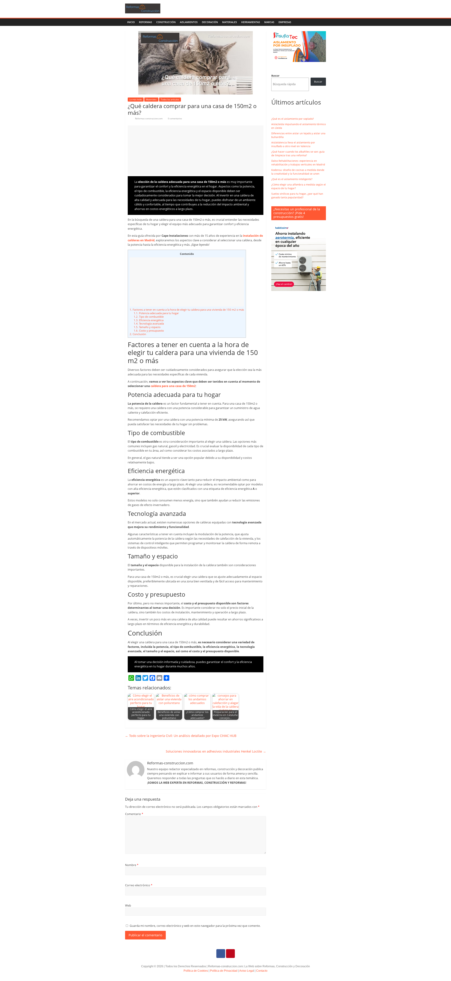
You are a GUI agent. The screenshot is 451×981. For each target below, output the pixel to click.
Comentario (134, 814)
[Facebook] (220, 953)
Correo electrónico (138, 885)
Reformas (145, 22)
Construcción (166, 22)
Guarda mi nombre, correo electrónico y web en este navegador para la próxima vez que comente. (195, 926)
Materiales (229, 22)
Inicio (131, 22)
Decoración (210, 22)
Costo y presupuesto (149, 330)
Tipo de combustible (149, 316)
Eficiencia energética (148, 320)
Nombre (131, 865)
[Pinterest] (230, 953)
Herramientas (250, 22)
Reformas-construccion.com (149, 118)
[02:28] (129, 118)
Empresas (285, 22)
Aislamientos (189, 22)
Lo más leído (135, 99)
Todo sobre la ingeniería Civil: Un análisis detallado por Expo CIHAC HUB (180, 736)
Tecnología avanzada (149, 323)
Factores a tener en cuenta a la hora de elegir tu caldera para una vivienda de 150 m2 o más (187, 309)
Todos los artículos (170, 99)
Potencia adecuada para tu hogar (156, 313)
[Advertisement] (195, 150)
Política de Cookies (196, 970)
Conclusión (138, 334)
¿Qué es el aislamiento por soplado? (292, 118)
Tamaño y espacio (147, 327)
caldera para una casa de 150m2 (173, 386)
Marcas (269, 22)
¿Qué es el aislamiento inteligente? (291, 179)
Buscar (275, 75)
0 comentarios (174, 118)
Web (128, 905)
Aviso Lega (246, 970)
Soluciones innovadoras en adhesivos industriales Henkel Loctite (216, 751)
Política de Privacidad (223, 970)
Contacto (261, 970)
